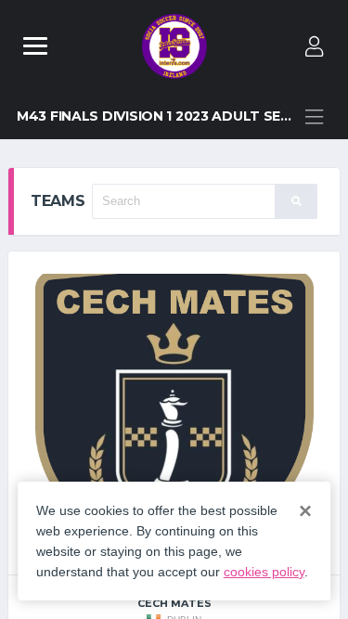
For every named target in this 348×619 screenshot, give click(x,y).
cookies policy (264, 571)
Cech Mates (174, 603)
